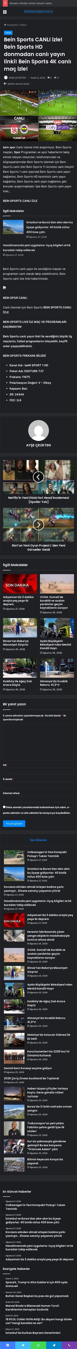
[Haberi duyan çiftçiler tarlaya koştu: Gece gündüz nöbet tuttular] (14, 1094)
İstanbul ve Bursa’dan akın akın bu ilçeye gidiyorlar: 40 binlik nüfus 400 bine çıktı (49, 227)
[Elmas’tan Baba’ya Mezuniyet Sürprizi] (20, 627)
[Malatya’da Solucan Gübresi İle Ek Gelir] (14, 1040)
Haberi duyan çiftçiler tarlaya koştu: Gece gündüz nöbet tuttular (47, 1092)
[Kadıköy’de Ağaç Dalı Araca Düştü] (20, 668)
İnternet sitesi (11, 793)
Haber (23, 24)
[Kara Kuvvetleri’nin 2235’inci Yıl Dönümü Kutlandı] (14, 1057)
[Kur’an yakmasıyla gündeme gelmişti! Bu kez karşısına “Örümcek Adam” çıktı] (14, 1146)
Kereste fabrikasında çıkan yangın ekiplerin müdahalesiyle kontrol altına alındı (48, 936)
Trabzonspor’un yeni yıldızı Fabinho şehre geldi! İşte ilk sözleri (45, 1127)
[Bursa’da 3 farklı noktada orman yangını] (14, 1112)
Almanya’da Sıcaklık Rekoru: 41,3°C (54, 683)
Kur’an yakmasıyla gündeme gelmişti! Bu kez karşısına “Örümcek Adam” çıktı (46, 1145)
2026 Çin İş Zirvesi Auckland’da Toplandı (31, 1078)
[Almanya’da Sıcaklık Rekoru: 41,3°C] (57, 668)
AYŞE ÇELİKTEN (17, 77)
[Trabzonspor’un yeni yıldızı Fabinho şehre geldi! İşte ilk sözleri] (14, 1128)
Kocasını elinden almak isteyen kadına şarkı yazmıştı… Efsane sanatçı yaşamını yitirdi (34, 889)
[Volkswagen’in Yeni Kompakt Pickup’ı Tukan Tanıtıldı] (14, 857)
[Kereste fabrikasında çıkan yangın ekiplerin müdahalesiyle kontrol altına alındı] (14, 936)
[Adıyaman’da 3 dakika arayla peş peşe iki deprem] (20, 583)
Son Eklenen (38, 840)
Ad (5, 764)
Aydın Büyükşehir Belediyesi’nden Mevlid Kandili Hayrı (55, 644)
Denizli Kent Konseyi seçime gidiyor (28, 1068)
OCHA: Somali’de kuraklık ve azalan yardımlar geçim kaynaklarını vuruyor (54, 602)
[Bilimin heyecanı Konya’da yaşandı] (14, 1164)
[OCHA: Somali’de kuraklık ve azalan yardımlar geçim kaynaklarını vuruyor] (57, 583)
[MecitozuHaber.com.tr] (38, 11)
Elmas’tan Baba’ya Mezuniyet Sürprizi (16, 642)
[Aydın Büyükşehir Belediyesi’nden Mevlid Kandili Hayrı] (57, 627)
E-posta (8, 778)
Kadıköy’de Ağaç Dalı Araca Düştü (17, 683)
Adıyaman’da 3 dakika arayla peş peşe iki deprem (18, 600)
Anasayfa (12, 24)
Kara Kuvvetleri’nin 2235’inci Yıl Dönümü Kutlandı (48, 1053)
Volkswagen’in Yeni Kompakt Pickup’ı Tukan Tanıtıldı (47, 854)
